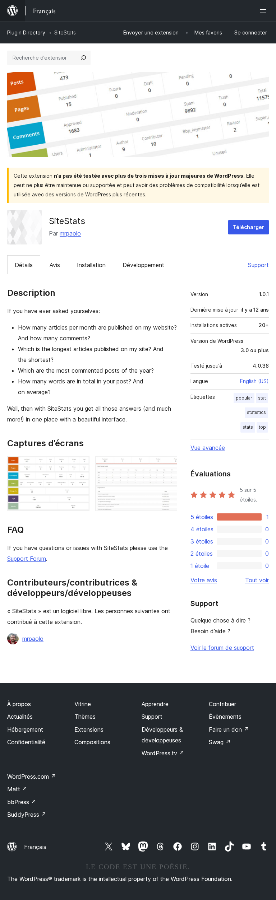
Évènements (225, 716)
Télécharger (248, 227)
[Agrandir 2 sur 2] (167, 465)
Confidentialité (26, 742)
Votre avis (203, 580)
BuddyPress (26, 814)
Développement (143, 265)
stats (248, 427)
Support (258, 265)
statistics (256, 412)
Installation (91, 265)
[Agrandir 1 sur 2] (79, 465)
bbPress (21, 802)
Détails (24, 265)
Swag (220, 742)
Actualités (20, 716)
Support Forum (26, 558)
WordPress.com (31, 776)
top (262, 427)
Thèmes (85, 716)
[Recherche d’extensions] (83, 58)
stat (262, 398)
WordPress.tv (163, 753)
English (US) (254, 381)
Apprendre (155, 704)
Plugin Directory (26, 32)
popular (244, 398)
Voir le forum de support (222, 647)
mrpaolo (70, 233)
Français (35, 846)
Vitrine (82, 704)
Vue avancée (207, 447)
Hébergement (25, 729)
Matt (17, 789)
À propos (19, 704)
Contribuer (222, 704)
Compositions (92, 742)
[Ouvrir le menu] (264, 11)
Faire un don (229, 729)
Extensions (89, 729)
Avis (55, 265)
